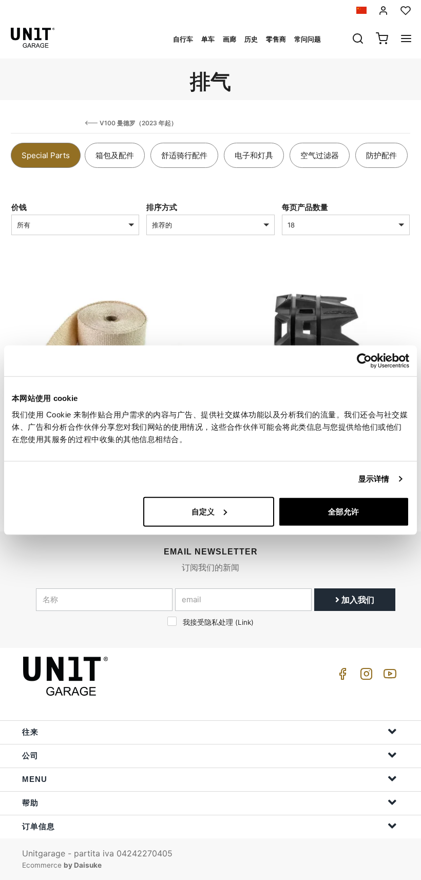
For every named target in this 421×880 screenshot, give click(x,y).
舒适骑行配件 (184, 155)
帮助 (30, 802)
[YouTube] (388, 676)
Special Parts (46, 155)
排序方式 (161, 207)
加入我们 (356, 600)
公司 (30, 755)
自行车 (183, 39)
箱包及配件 (114, 155)
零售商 (276, 39)
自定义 (203, 511)
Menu (34, 779)
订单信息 (38, 826)
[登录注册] (383, 10)
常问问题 (307, 39)
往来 (30, 732)
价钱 (19, 207)
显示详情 (373, 478)
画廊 (229, 39)
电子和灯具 (254, 155)
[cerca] (358, 39)
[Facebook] (341, 676)
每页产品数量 (305, 207)
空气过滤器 (319, 155)
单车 (208, 39)
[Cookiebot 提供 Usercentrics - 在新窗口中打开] (364, 361)
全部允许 (343, 511)
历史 (251, 39)
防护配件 (381, 155)
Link (244, 622)
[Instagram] (364, 676)
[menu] (406, 39)
